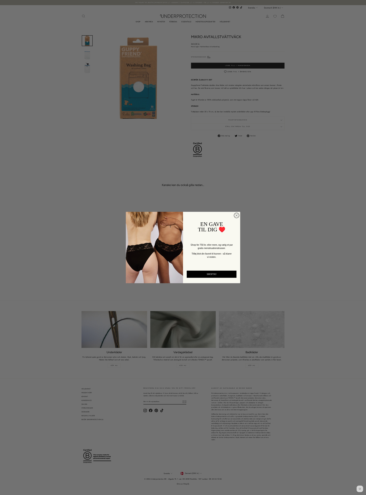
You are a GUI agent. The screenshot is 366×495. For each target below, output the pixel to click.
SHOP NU (212, 274)
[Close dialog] (236, 215)
